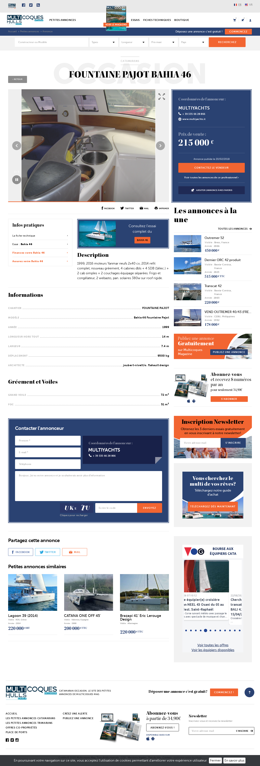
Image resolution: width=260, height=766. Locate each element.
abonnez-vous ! (163, 727)
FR (239, 4)
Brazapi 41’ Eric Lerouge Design (140, 617)
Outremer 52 (214, 238)
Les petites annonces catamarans (30, 718)
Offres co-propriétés (21, 727)
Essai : (22, 244)
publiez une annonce (229, 352)
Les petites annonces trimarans (29, 723)
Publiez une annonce (78, 718)
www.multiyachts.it (194, 119)
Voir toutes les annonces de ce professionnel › (211, 177)
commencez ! (224, 692)
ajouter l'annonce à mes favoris (214, 190)
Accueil (12, 31)
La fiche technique (23, 235)
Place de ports (16, 732)
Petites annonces (62, 20)
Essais (135, 20)
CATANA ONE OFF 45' (82, 616)
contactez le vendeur (211, 167)
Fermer (215, 760)
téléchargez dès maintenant (212, 506)
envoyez (149, 508)
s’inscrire (233, 442)
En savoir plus (234, 760)
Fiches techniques (157, 20)
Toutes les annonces (233, 228)
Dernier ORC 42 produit (223, 260)
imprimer (164, 208)
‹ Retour (18, 79)
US (250, 4)
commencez (238, 31)
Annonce (47, 31)
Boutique (181, 20)
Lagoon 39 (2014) (23, 616)
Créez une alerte (75, 713)
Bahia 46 (142, 240)
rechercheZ (227, 42)
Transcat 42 (213, 286)
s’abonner (229, 399)
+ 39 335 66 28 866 (104, 455)
